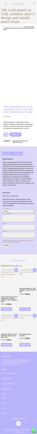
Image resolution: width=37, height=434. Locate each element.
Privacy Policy (6, 378)
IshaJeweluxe (18, 3)
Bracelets (11, 27)
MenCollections (17, 142)
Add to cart (15, 134)
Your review (7, 214)
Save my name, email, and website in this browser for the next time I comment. (18, 241)
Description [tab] (7, 153)
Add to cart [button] (25, 309)
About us (4, 403)
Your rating (6, 208)
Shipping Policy (6, 389)
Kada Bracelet (19, 27)
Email (5, 231)
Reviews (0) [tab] (17, 153)
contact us (5, 413)
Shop (3, 408)
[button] (6, 4)
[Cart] (33, 3)
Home (5, 27)
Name (5, 223)
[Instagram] (18, 423)
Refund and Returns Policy (10, 383)
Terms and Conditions (8, 373)
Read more (6, 309)
